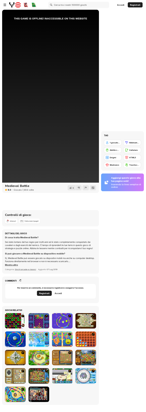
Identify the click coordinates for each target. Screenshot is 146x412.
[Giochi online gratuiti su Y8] (15, 4)
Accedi (120, 5)
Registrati (135, 5)
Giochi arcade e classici (25, 269)
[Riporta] (86, 187)
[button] (11, 265)
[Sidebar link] (5, 5)
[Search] (51, 5)
